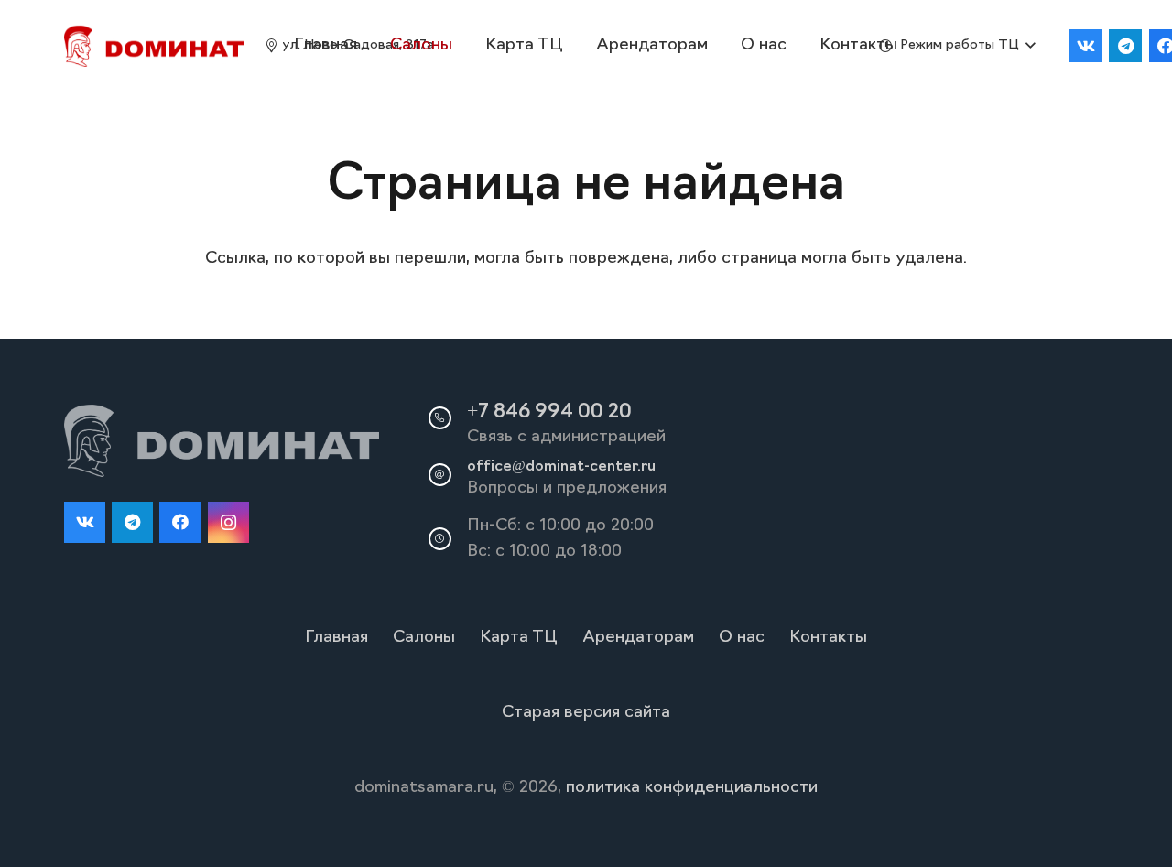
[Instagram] (228, 522)
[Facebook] (180, 522)
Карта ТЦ (519, 638)
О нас (742, 638)
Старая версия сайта (586, 713)
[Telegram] (1125, 45)
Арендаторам (638, 638)
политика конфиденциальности (692, 788)
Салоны (424, 638)
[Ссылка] (154, 46)
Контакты (828, 638)
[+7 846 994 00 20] (448, 417)
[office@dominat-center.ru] (448, 474)
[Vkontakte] (1085, 45)
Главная (336, 638)
